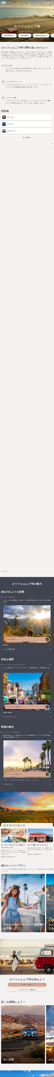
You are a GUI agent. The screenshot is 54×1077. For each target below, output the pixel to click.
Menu (48, 2)
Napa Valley (7, 712)
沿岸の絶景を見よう (9, 35)
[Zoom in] (51, 143)
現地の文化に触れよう (41, 35)
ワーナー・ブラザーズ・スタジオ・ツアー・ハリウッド (21, 780)
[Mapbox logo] (5, 571)
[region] (27, 357)
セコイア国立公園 (9, 649)
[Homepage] (3, 3)
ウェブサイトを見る (26, 984)
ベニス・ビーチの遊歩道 (11, 732)
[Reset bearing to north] (51, 147)
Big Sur (5, 645)
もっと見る (26, 137)
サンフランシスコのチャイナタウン (14, 665)
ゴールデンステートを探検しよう (28, 989)
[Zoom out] (51, 145)
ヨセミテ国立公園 (9, 597)
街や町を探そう (25, 35)
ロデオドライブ (8, 784)
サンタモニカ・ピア (9, 717)
